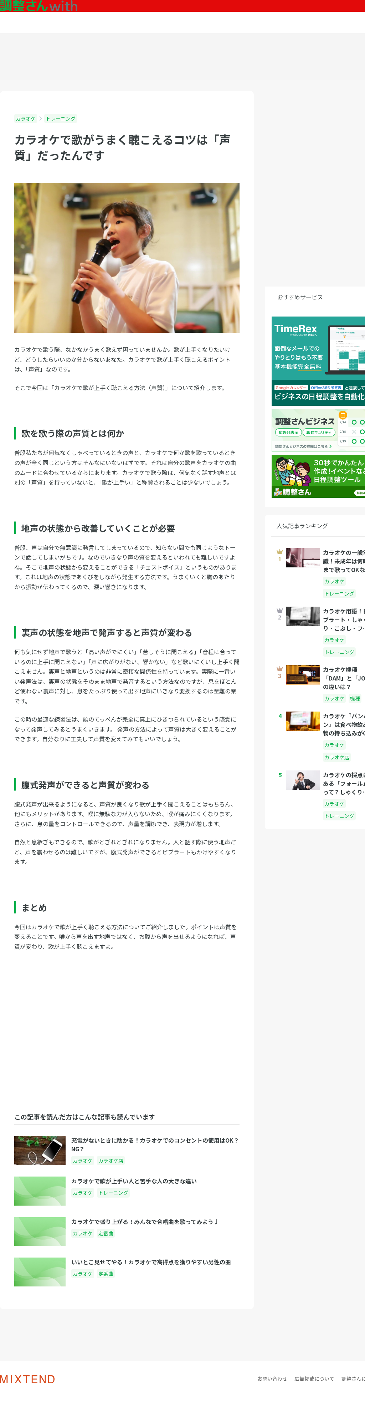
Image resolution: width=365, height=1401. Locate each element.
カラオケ (26, 118)
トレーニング (61, 118)
